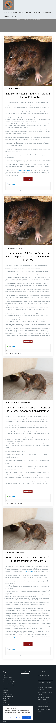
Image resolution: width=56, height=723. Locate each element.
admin (17, 190)
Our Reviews (14, 12)
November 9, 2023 (9, 190)
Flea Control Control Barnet (9, 686)
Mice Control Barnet (8, 694)
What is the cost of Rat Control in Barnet (17, 403)
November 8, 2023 (9, 655)
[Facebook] (6, 188)
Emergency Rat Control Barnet (14, 552)
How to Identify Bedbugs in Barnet (44, 710)
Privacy (5, 700)
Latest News (28, 12)
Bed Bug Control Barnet (8, 679)
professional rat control (24, 481)
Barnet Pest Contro (11, 637)
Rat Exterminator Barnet (12, 89)
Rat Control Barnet (7, 702)
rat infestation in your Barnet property (22, 170)
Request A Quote (37, 12)
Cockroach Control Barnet (9, 684)
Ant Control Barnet (7, 677)
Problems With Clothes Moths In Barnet (44, 683)
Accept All (27, 717)
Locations (6, 16)
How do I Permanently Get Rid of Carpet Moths (45, 688)
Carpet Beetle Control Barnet (10, 681)
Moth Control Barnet (8, 696)
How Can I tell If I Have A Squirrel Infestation (43, 698)
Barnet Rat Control (29, 571)
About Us (21, 12)
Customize (9, 717)
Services (13, 16)
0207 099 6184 (47, 12)
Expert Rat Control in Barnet (14, 248)
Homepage (6, 12)
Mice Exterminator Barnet (44, 706)
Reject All (18, 717)
